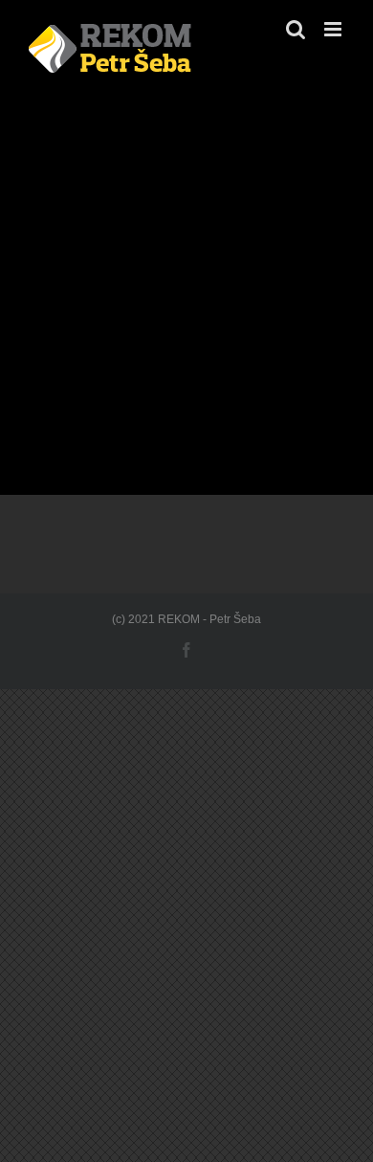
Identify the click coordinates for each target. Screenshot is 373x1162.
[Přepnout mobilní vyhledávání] (295, 29)
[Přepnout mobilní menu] (334, 29)
